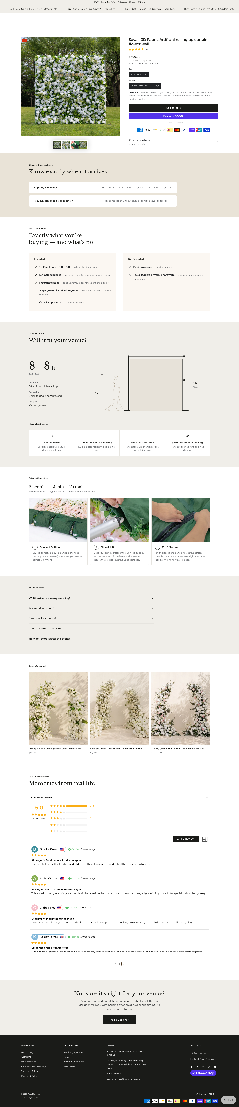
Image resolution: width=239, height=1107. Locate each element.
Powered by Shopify (29, 1098)
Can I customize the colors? (46, 628)
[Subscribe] (216, 1053)
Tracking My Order (73, 1052)
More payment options (173, 123)
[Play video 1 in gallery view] (75, 145)
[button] (115, 964)
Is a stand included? (41, 608)
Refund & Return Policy (33, 1066)
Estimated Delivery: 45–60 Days (145, 87)
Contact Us (111, 1046)
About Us (26, 1057)
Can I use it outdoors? (42, 618)
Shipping (133, 63)
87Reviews (39, 818)
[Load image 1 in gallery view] (57, 145)
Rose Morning (33, 1094)
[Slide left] (49, 144)
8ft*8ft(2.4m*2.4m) (139, 75)
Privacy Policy (28, 1061)
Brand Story (27, 1052)
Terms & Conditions (74, 1061)
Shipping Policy (29, 1071)
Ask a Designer (119, 1019)
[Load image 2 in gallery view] (66, 145)
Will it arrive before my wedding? (49, 598)
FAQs (66, 1057)
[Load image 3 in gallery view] (83, 145)
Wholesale (69, 1066)
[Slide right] (91, 144)
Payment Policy (29, 1076)
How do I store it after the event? (49, 638)
